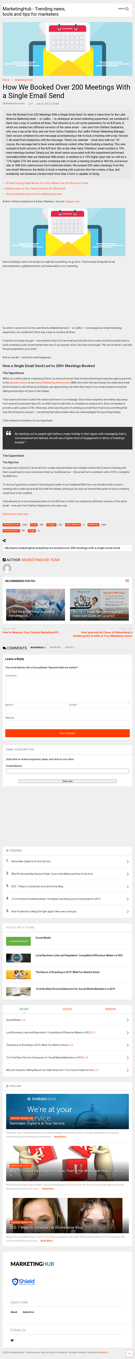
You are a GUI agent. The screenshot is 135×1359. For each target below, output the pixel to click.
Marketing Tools (20, 1166)
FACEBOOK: (56, 647)
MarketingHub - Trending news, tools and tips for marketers (34, 11)
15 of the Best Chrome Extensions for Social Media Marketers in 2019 (75, 988)
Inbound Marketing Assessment (52, 382)
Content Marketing (22, 1118)
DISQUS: (70, 647)
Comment (11, 675)
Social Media (43, 937)
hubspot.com (72, 201)
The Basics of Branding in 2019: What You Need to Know (67, 972)
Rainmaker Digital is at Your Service (37, 1123)
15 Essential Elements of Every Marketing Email (33, 194)
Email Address (14, 766)
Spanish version (18, 382)
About (14, 1312)
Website (9, 717)
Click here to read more (15, 514)
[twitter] (12, 1340)
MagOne (104, 1352)
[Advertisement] (67, 299)
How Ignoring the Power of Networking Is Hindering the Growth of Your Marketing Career (102, 634)
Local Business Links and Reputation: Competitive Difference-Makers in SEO (79, 955)
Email (73, 704)
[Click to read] (35, 605)
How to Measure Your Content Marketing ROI (31, 632)
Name (9, 704)
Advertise (28, 1312)
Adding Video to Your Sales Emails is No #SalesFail (35, 188)
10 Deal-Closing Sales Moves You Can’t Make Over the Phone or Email (46, 183)
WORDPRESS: (38, 647)
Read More (60, 1136)
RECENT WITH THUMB (20, 927)
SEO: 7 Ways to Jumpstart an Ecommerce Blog (46, 1227)
